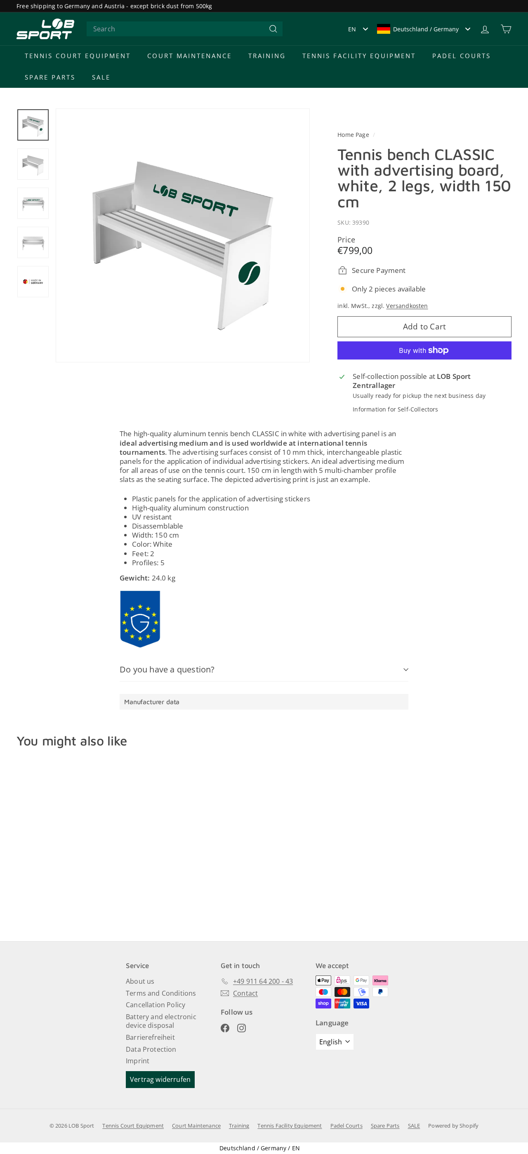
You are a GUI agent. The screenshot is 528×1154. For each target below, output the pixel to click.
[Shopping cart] (505, 29)
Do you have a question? (167, 669)
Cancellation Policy (155, 1004)
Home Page (354, 135)
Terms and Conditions (161, 993)
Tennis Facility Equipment (359, 56)
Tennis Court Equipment (78, 56)
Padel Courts (461, 56)
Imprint (137, 1060)
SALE (101, 77)
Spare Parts (50, 77)
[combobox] (185, 29)
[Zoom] (182, 235)
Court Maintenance (189, 56)
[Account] (484, 29)
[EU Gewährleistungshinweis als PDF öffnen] (140, 619)
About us (140, 981)
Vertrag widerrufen (160, 1079)
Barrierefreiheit (150, 1037)
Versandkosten (407, 306)
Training (267, 56)
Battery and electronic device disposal (161, 1021)
